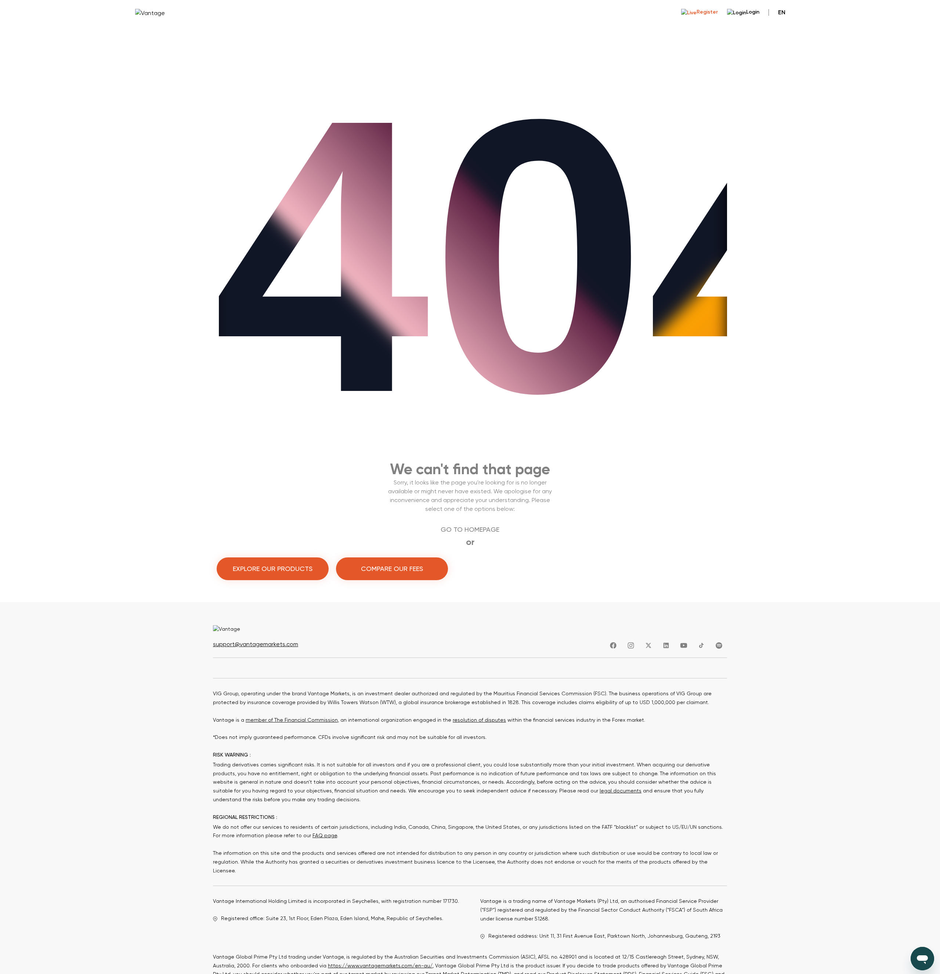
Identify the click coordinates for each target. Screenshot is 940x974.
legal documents (620, 791)
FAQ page (324, 835)
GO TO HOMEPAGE (470, 529)
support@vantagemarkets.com (255, 644)
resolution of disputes (479, 720)
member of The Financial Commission (292, 720)
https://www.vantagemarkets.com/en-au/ (380, 965)
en (781, 12)
